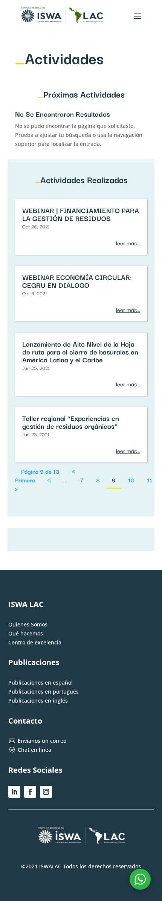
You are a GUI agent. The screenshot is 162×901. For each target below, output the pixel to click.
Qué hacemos (25, 633)
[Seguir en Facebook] (30, 792)
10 (131, 480)
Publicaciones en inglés (38, 700)
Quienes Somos (27, 624)
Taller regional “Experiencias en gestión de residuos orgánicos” (70, 422)
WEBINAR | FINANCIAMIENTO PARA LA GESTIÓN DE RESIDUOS (80, 214)
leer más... (128, 243)
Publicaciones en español (40, 682)
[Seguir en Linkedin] (14, 792)
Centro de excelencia (34, 642)
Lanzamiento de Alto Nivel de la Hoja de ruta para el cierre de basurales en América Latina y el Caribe (80, 351)
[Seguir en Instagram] (46, 792)
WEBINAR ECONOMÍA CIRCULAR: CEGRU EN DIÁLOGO (77, 281)
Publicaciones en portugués (43, 691)
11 (149, 480)
